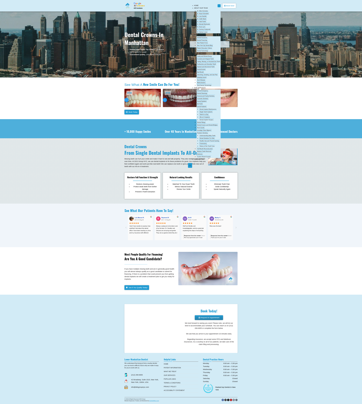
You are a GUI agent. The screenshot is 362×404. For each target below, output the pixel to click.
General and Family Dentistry (205, 96)
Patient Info (199, 34)
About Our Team (201, 8)
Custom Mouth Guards (204, 156)
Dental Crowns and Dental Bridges (207, 125)
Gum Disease (201, 80)
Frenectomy (203, 143)
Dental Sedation (202, 101)
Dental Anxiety (201, 69)
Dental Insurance (202, 37)
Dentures (199, 154)
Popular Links (170, 379)
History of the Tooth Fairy (207, 146)
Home (196, 5)
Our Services (200, 88)
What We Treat (200, 53)
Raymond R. (165, 217)
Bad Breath (200, 72)
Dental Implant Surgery (206, 119)
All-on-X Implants (205, 117)
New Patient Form (202, 43)
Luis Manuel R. (139, 217)
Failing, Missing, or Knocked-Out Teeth (208, 61)
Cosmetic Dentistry (202, 98)
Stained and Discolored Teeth (206, 66)
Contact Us (199, 159)
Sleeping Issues (201, 77)
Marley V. (218, 217)
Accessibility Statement (174, 390)
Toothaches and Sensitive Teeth (206, 64)
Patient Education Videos (204, 48)
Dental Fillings (201, 122)
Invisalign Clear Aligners (204, 130)
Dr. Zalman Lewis (202, 32)
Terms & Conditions (172, 383)
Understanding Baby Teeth (207, 135)
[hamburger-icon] (219, 5)
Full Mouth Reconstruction (205, 148)
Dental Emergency (202, 90)
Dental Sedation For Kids (207, 138)
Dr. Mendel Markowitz (203, 24)
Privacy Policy (170, 386)
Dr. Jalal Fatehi (201, 21)
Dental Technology (202, 50)
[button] (139, 5)
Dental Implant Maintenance (208, 109)
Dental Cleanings (202, 93)
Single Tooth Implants (206, 112)
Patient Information (172, 368)
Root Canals (200, 127)
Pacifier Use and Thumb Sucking (209, 141)
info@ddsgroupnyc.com (140, 387)
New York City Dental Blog (205, 45)
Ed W (189, 217)
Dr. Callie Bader (201, 19)
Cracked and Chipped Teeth (205, 59)
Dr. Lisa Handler (202, 16)
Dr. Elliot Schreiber (202, 11)
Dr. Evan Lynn (201, 27)
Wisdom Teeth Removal (204, 151)
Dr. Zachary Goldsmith (203, 29)
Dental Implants (201, 106)
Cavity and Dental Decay (204, 56)
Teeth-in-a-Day (204, 114)
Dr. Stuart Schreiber (203, 13)
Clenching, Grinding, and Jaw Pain (207, 74)
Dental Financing (202, 40)
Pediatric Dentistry (202, 133)
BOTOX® (200, 104)
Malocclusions (201, 82)
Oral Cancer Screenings (204, 85)
